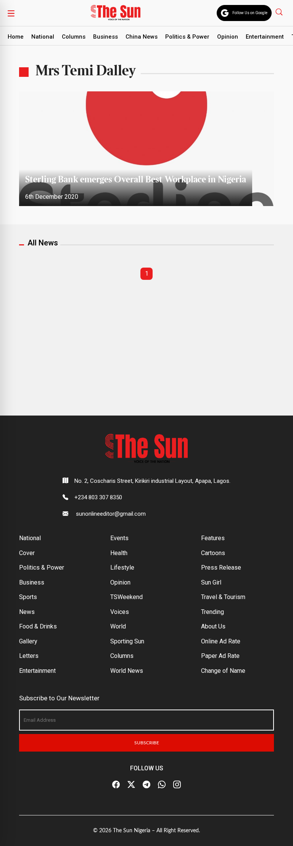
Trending (212, 611)
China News (142, 36)
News (27, 611)
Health (118, 553)
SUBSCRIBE (146, 742)
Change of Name (223, 670)
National (42, 36)
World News (126, 670)
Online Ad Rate (220, 641)
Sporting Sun (127, 641)
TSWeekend (126, 597)
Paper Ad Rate (220, 655)
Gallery (28, 641)
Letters (29, 655)
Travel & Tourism (223, 597)
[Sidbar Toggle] (11, 13)
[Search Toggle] (280, 11)
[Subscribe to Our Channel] (146, 784)
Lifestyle (122, 567)
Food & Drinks (38, 626)
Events (119, 538)
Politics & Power (187, 36)
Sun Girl (211, 582)
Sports (28, 597)
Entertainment (265, 36)
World (118, 626)
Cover (27, 553)
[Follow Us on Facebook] (116, 784)
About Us (213, 626)
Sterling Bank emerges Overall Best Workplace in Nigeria (135, 180)
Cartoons (213, 553)
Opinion (227, 36)
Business (105, 36)
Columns (73, 36)
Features (213, 538)
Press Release (221, 567)
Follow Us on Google (249, 13)
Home (16, 36)
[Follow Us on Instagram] (177, 784)
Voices (119, 611)
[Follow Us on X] (131, 784)
